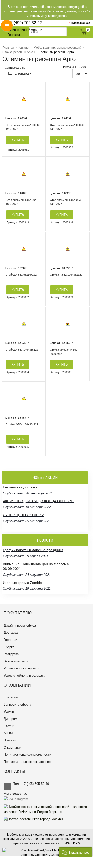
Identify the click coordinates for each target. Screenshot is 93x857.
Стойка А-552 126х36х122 (66, 274)
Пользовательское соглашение (27, 762)
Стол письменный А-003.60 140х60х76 (67, 127)
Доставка (11, 632)
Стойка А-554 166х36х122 (22, 424)
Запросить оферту (17, 704)
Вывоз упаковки (16, 661)
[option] (24, 99)
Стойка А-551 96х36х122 (21, 274)
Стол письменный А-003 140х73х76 (65, 202)
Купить (17, 140)
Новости (10, 740)
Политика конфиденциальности (27, 754)
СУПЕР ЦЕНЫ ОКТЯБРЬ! (23, 504)
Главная (8, 47)
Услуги (9, 711)
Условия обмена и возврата (24, 675)
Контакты (11, 697)
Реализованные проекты (22, 668)
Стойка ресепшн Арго (17, 52)
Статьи (9, 726)
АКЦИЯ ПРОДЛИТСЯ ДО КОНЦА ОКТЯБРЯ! (38, 491)
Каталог (24, 47)
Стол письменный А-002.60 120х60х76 (23, 127)
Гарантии (10, 640)
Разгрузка (11, 654)
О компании (12, 747)
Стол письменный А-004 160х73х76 (21, 202)
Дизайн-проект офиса (20, 625)
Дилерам (10, 719)
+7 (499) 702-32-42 (25, 23)
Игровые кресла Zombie (22, 572)
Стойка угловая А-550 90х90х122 (63, 351)
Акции (8, 733)
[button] (75, 852)
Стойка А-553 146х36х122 (22, 349)
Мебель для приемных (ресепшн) (57, 47)
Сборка (9, 647)
